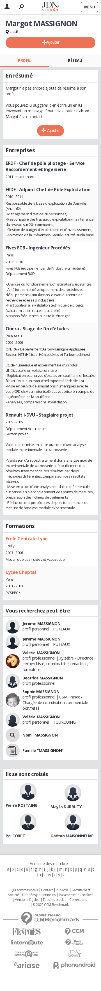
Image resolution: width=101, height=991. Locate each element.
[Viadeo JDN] (74, 953)
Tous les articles (54, 900)
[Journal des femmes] (26, 931)
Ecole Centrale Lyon (27, 539)
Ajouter (53, 42)
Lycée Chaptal (21, 572)
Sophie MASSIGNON (40, 691)
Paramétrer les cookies (76, 895)
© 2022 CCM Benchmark (51, 905)
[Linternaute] (26, 942)
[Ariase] (26, 965)
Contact (46, 890)
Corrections (78, 900)
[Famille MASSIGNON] (13, 751)
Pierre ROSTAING (22, 805)
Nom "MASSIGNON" (40, 735)
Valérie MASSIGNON (41, 716)
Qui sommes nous (24, 890)
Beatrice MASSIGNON (42, 678)
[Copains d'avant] (26, 953)
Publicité (62, 890)
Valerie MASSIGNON (41, 652)
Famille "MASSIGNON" (43, 750)
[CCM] (74, 931)
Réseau (75, 60)
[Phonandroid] (74, 965)
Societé (13, 895)
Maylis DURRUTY (65, 806)
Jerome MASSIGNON (41, 623)
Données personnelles (39, 895)
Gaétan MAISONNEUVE (71, 835)
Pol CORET (15, 835)
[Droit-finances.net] (74, 942)
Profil (24, 60)
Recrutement (81, 890)
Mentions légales (27, 900)
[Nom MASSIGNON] (13, 735)
